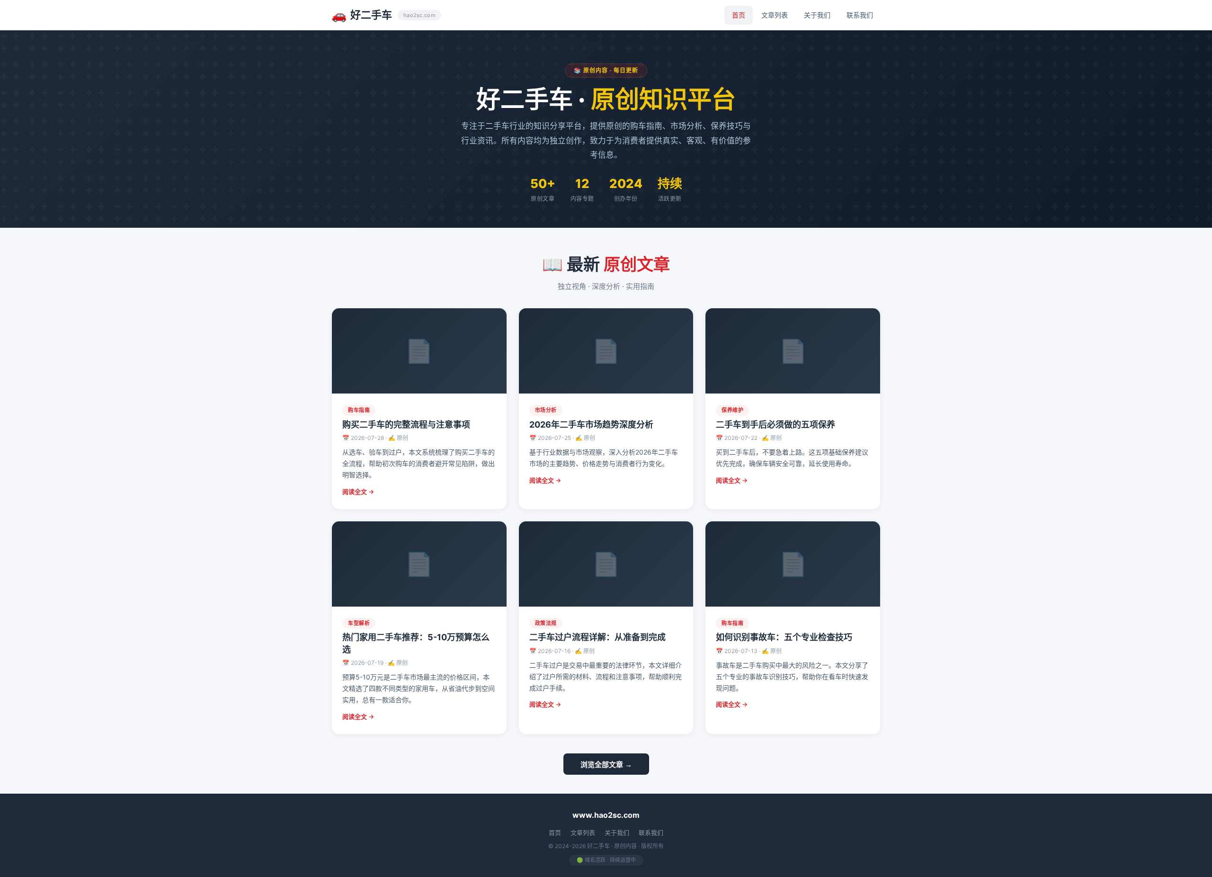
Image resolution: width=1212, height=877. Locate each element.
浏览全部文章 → (606, 765)
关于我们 (817, 15)
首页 (738, 15)
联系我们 (860, 15)
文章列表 (774, 15)
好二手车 (383, 15)
